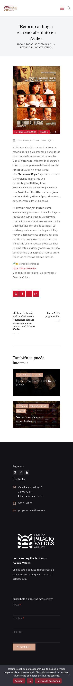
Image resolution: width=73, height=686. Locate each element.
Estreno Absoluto (25, 131)
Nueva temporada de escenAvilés (30, 419)
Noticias (22, 406)
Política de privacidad (48, 681)
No (30, 681)
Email (17, 604)
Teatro (44, 131)
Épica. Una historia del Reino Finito (36, 383)
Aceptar (19, 681)
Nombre (18, 618)
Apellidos (18, 631)
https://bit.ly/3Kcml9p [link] (24, 268)
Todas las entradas (37, 44)
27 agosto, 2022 (26, 140)
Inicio (20, 44)
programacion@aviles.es (31, 510)
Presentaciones (38, 406)
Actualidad (23, 374)
